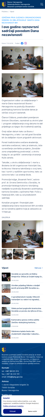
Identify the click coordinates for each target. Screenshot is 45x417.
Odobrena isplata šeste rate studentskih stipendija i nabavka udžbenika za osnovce (24, 332)
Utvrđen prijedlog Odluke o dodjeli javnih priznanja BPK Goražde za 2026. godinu (25, 286)
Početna (5, 11)
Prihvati (13, 411)
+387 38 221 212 (12, 371)
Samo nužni (32, 411)
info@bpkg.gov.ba (14, 377)
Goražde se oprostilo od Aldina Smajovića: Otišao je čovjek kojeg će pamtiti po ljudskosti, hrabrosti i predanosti (26, 275)
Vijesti (12, 11)
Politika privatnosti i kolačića (13, 406)
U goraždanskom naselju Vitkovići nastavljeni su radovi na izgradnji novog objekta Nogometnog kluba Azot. (25, 298)
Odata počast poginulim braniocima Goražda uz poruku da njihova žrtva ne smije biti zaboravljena (26, 309)
